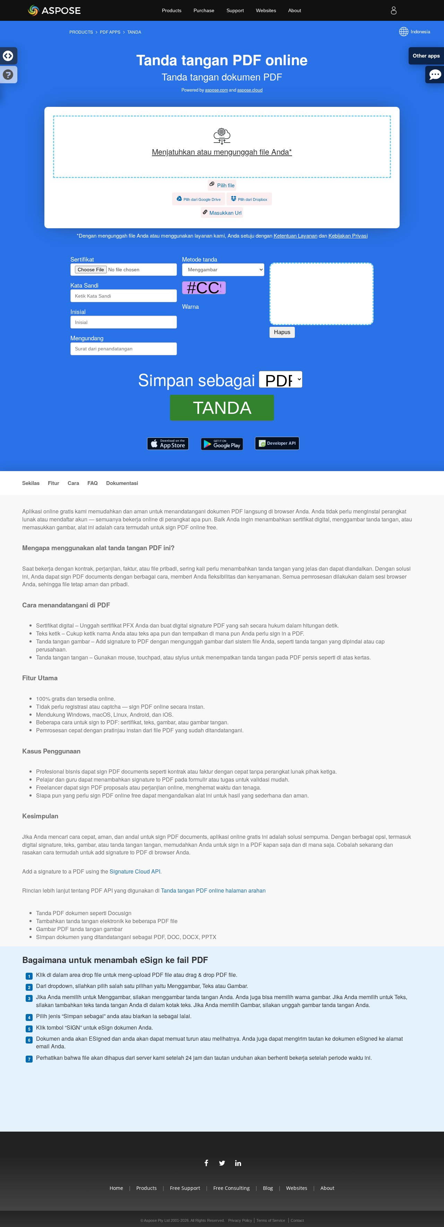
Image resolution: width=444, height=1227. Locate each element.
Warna (190, 306)
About (294, 10)
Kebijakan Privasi (348, 235)
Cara (73, 483)
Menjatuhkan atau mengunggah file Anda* (222, 151)
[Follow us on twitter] (222, 1162)
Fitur (53, 483)
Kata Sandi (84, 285)
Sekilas (31, 483)
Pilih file (225, 185)
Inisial (78, 311)
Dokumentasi (122, 483)
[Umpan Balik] (434, 74)
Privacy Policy (240, 1220)
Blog (268, 1188)
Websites (266, 10)
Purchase (204, 10)
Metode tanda (199, 259)
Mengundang (86, 338)
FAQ (92, 483)
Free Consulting (231, 1188)
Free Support (185, 1188)
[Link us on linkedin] (237, 1162)
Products (171, 10)
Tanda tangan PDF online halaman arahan (213, 890)
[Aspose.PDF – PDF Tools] (168, 444)
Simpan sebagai (196, 379)
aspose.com (216, 90)
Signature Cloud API (135, 871)
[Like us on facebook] (206, 1162)
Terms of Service (270, 1220)
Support (235, 10)
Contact (297, 1220)
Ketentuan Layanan (295, 235)
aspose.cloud (250, 90)
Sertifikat (82, 259)
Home (116, 1188)
